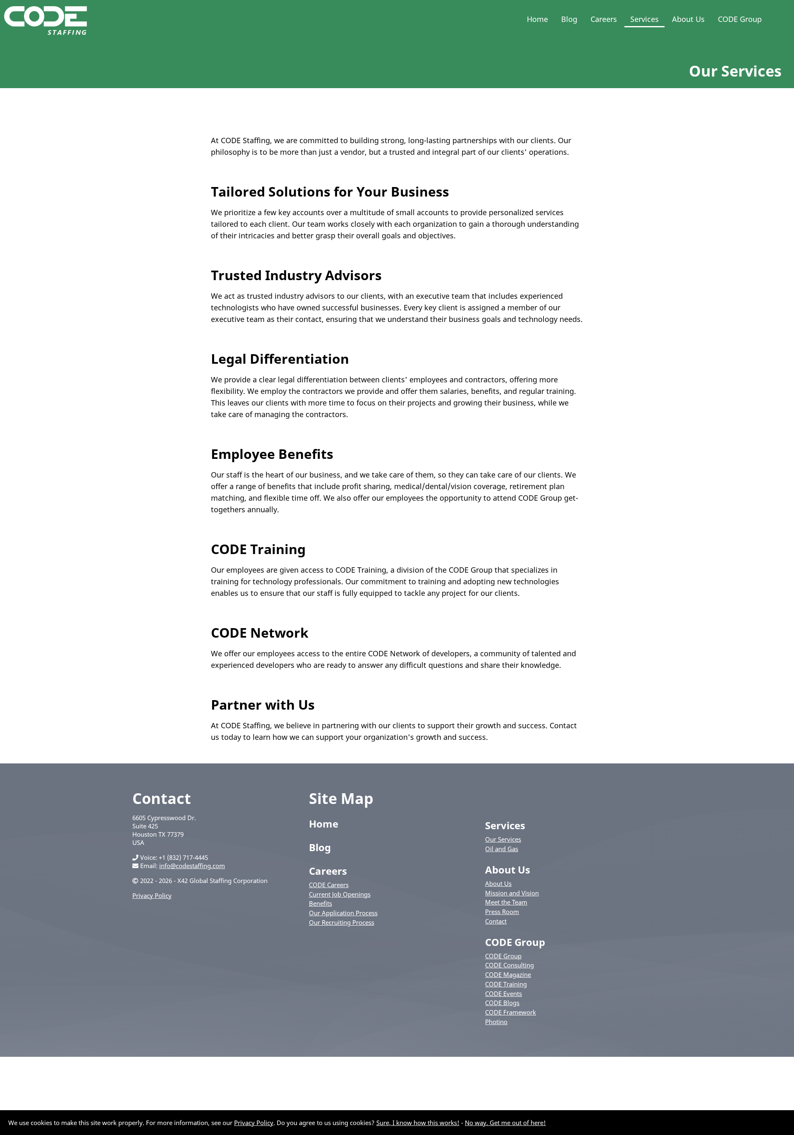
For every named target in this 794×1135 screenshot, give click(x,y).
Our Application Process (343, 913)
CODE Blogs (502, 1002)
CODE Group (740, 19)
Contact (496, 921)
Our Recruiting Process (341, 922)
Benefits (320, 903)
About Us (688, 19)
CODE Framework (510, 1012)
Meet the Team (506, 902)
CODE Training (506, 984)
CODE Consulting (509, 965)
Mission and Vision (512, 893)
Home (537, 19)
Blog (569, 19)
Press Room (502, 911)
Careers (604, 19)
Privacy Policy (152, 895)
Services (644, 19)
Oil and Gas (501, 849)
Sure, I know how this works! (417, 1122)
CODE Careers (329, 885)
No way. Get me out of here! (505, 1122)
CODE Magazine (508, 974)
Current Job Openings (340, 894)
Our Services (503, 839)
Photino (496, 1021)
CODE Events (503, 993)
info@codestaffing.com (192, 865)
